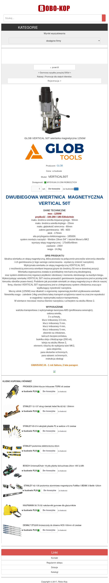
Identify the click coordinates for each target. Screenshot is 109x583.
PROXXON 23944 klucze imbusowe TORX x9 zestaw (46, 386)
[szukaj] (104, 18)
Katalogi (54, 572)
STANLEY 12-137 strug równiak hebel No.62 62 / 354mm (48, 406)
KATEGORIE (28, 27)
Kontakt (54, 557)
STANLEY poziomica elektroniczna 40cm (41, 445)
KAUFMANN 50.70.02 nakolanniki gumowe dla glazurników (49, 505)
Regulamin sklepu (55, 562)
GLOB (60, 165)
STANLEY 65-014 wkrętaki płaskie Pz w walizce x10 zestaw (49, 426)
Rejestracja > (54, 81)
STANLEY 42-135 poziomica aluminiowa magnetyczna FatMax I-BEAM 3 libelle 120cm (62, 485)
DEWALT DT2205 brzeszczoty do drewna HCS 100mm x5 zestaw (52, 525)
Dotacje (54, 567)
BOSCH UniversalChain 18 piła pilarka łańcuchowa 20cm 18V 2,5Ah (53, 465)
